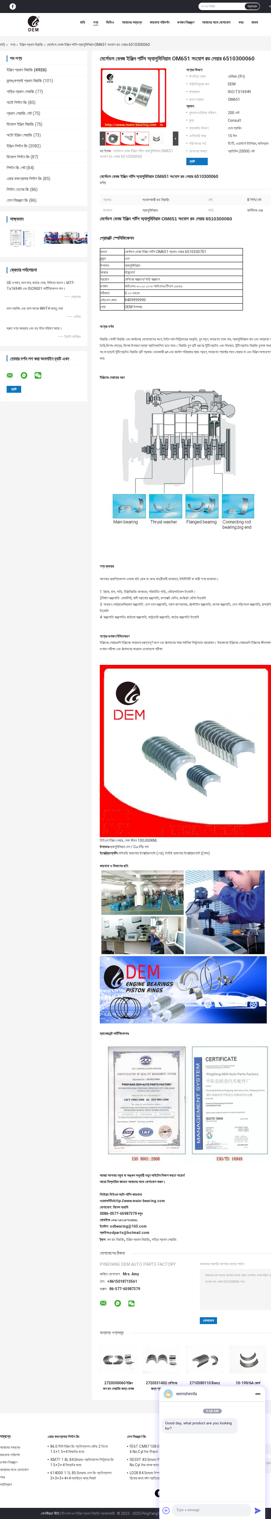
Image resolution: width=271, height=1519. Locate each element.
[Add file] (166, 1510)
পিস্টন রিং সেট (16, 167)
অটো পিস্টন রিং (17, 102)
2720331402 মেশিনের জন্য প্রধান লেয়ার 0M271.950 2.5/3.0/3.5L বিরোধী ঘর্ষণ (161, 1386)
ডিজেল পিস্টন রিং (18, 156)
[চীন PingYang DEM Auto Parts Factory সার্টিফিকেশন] (22, 237)
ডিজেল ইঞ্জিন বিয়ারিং (20, 124)
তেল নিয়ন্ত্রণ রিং (17, 200)
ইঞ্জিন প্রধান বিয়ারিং (31, 44)
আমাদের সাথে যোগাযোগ (216, 22)
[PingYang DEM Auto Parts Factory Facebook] (12, 6)
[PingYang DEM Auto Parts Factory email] (13, 375)
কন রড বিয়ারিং (115, 1239)
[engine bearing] (130, 98)
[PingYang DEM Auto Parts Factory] (34, 24)
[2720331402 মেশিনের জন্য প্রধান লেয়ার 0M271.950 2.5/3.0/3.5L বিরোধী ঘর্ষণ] (161, 1359)
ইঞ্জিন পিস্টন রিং (17, 146)
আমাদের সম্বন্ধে (132, 22)
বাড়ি (82, 22)
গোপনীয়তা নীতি (50, 1513)
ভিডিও (110, 22)
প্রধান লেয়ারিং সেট (19, 113)
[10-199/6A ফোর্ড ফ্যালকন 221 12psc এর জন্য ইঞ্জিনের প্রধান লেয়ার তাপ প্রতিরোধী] (248, 1359)
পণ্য (95, 22)
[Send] (258, 1510)
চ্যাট (192, 161)
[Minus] (258, 1394)
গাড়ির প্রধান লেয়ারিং (20, 91)
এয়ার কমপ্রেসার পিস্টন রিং (24, 178)
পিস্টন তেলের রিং (18, 189)
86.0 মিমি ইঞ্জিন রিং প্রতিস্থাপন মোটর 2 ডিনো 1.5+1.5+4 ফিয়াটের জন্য (79, 1449)
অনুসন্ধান (252, 6)
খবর (240, 22)
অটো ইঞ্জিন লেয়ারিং (19, 135)
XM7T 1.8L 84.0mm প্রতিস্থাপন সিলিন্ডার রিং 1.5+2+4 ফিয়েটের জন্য (82, 1462)
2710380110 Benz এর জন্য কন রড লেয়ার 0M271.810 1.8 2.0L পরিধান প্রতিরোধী (204, 1386)
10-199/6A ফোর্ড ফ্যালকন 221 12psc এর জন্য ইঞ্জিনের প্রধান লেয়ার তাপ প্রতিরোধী (248, 1386)
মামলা (254, 22)
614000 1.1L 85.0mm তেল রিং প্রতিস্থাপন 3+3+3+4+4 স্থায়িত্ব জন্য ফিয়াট (80, 1475)
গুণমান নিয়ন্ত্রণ (185, 22)
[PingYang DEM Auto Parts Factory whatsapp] (27, 375)
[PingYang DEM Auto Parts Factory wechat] (41, 375)
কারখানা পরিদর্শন (159, 22)
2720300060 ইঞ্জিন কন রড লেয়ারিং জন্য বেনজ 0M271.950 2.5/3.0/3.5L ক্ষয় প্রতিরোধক (118, 1386)
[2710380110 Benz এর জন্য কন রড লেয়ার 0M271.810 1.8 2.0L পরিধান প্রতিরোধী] (204, 1359)
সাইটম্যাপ (6, 1484)
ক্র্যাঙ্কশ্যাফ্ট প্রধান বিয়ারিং (24, 80)
